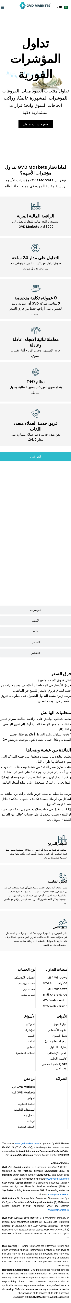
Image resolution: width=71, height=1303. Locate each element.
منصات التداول (56, 969)
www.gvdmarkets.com (27, 1143)
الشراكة (61, 1078)
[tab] (35, 456)
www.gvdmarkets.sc (58, 1194)
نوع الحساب (26, 969)
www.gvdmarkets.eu (58, 1210)
